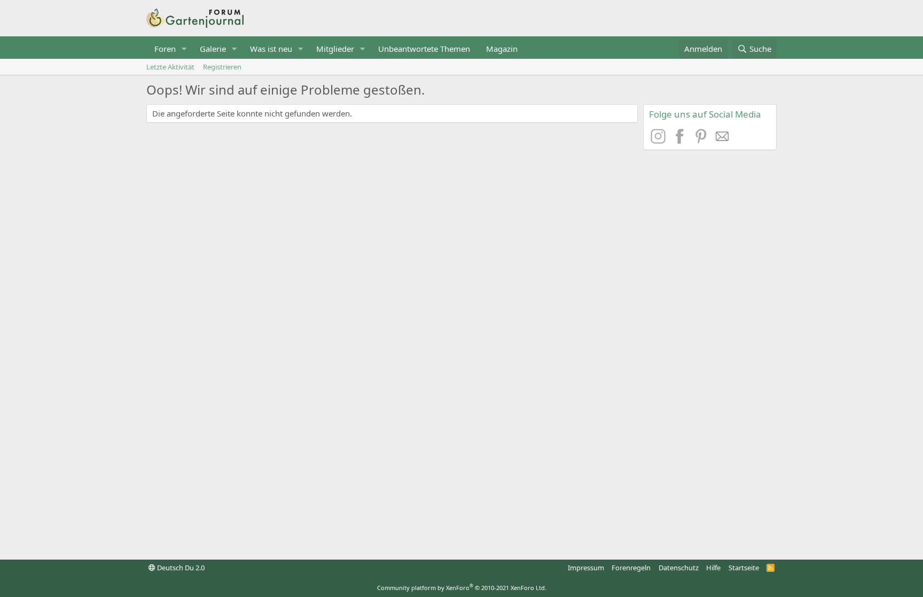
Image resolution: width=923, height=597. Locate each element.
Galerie (213, 48)
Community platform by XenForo (461, 588)
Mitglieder (335, 48)
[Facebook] (681, 140)
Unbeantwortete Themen (424, 48)
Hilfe (713, 567)
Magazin (502, 48)
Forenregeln (631, 567)
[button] (184, 49)
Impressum (586, 567)
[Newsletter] (722, 140)
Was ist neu (271, 48)
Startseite (744, 567)
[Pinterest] (702, 140)
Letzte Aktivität (170, 67)
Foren (165, 48)
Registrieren (222, 67)
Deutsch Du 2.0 (180, 567)
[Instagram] (659, 140)
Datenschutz (679, 567)
